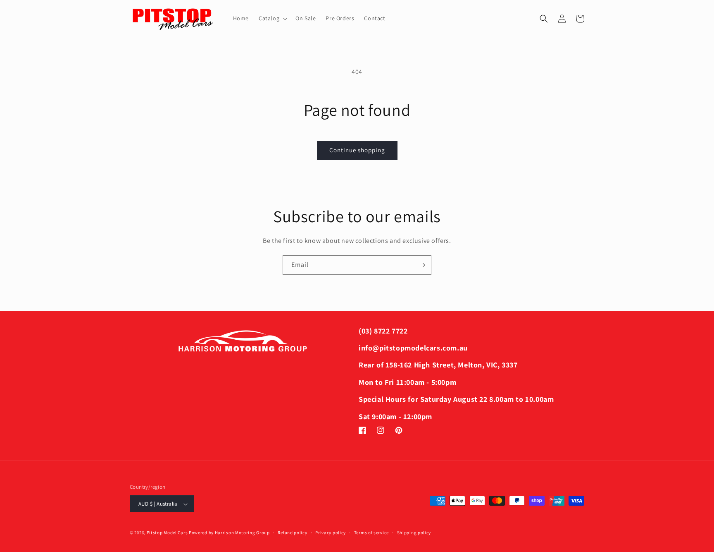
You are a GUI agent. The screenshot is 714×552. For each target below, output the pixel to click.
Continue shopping (357, 150)
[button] (272, 18)
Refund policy (292, 532)
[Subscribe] (422, 265)
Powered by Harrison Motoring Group (229, 533)
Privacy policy (330, 532)
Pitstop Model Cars (167, 533)
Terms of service (371, 532)
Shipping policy (414, 532)
